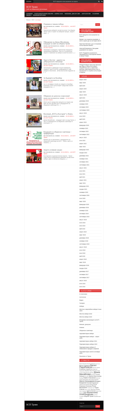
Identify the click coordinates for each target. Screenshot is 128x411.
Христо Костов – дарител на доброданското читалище (54, 61)
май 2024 (82, 98)
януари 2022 (83, 152)
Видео (28, 15)
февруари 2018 (84, 265)
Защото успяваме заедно (53, 150)
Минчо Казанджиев (87, 381)
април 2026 (83, 79)
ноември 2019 (83, 210)
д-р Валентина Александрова (88, 393)
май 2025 (82, 85)
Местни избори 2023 (49, 26)
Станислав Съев (90, 387)
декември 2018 (84, 238)
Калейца (81, 378)
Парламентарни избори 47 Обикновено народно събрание (89, 347)
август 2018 (83, 247)
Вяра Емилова (93, 370)
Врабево (87, 370)
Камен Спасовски (90, 378)
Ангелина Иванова (91, 363)
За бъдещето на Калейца (53, 78)
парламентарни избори (86, 333)
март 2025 (82, 92)
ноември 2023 (83, 104)
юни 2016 (82, 286)
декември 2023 (84, 101)
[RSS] (98, 1)
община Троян (89, 396)
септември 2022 (84, 134)
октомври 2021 (84, 162)
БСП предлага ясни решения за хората (65, 1)
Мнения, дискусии (72, 13)
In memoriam (83, 294)
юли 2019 (82, 222)
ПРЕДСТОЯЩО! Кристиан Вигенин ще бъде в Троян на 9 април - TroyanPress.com (90, 66)
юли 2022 (82, 140)
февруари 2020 (84, 204)
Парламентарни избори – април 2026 (48, 13)
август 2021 (83, 168)
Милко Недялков (94, 379)
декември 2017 (84, 271)
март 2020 (82, 201)
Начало (28, 20)
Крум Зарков (85, 379)
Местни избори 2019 (85, 314)
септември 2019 (84, 216)
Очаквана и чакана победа (54, 24)
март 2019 (82, 235)
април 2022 (83, 143)
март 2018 (82, 262)
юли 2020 (82, 198)
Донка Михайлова (89, 373)
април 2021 (83, 180)
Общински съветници (86, 330)
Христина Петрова (95, 389)
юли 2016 (82, 283)
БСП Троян (32, 6)
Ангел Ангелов (82, 363)
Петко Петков (93, 384)
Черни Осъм (98, 391)
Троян (86, 389)
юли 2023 (82, 116)
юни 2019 (82, 226)
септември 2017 (84, 277)
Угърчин (88, 389)
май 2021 (82, 177)
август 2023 (83, 113)
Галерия (95, 13)
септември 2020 (84, 195)
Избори (45, 46)
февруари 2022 (84, 149)
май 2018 (82, 256)
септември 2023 (84, 110)
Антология (86, 13)
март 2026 (82, 82)
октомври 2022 (84, 131)
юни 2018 (82, 253)
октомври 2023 (84, 107)
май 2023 (82, 119)
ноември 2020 (83, 192)
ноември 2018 (83, 241)
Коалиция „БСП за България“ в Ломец (58, 114)
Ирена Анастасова (95, 376)
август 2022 (83, 137)
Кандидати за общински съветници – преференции (57, 132)
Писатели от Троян (85, 356)
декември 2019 (84, 207)
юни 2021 (82, 174)
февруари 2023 (84, 125)
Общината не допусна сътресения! (57, 96)
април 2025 (83, 89)
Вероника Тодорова (96, 367)
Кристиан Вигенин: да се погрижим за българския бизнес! (90, 44)
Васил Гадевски (84, 365)
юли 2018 (82, 250)
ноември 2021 (83, 159)
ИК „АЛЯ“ (86, 376)
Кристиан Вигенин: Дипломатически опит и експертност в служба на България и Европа (90, 70)
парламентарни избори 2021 (88, 341)
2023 (33, 20)
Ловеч (90, 379)
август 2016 (83, 280)
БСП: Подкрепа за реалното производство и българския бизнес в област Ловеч (90, 54)
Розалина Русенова (85, 386)
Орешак (81, 384)
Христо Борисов (82, 391)
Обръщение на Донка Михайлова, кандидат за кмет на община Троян (57, 43)
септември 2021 (84, 165)
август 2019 (83, 219)
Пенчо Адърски (86, 384)
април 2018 (83, 259)
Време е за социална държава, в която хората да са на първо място (90, 40)
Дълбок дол (93, 374)
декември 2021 (84, 156)
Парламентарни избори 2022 (88, 344)
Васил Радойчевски (87, 366)
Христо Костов (91, 391)
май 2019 (82, 229)
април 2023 (83, 122)
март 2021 (82, 183)
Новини (29, 13)
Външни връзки (39, 15)
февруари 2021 (84, 186)
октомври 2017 (84, 274)
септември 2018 (84, 244)
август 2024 (83, 95)
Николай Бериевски (92, 383)
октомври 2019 (84, 213)
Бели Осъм (97, 363)
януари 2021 (83, 189)
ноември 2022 (83, 128)
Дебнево (92, 372)
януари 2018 (83, 268)
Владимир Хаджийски (85, 369)
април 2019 (83, 232)
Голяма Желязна (86, 372)
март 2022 (82, 146)
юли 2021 (82, 171)
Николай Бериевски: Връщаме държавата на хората (88, 49)
